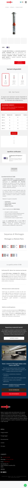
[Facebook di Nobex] (1, 472)
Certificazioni (14, 170)
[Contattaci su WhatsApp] (25, 485)
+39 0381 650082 (6, 457)
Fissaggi (7, 7)
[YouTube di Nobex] (4, 472)
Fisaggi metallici (4, 432)
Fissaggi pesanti (19, 7)
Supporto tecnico (14, 338)
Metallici (12, 7)
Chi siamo (3, 446)
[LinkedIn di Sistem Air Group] (5, 472)
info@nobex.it (7, 461)
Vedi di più (14, 133)
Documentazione (4, 439)
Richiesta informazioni (20, 62)
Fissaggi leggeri (4, 436)
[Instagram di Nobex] (2, 472)
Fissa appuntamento (14, 394)
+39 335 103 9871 (9, 459)
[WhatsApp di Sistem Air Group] (6, 472)
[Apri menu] (25, 2)
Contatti (2, 442)
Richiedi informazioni (14, 390)
